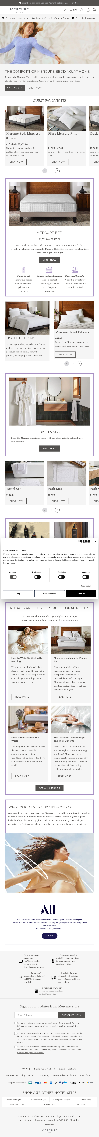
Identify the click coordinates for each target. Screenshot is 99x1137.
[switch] (37, 578)
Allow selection (49, 594)
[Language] (64, 9)
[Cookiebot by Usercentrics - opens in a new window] (79, 541)
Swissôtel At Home (18, 1104)
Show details (86, 586)
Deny (18, 594)
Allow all (81, 594)
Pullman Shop (85, 1099)
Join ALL (49, 935)
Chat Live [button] (72, 1068)
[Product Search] (80, 9)
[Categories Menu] (4, 10)
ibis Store (81, 1104)
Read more (22, 697)
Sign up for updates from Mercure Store (49, 1006)
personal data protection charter (30, 1052)
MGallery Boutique (38, 1099)
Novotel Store (49, 1104)
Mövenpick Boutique (61, 1099)
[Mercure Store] (19, 10)
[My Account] (94, 9)
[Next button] (57, 170)
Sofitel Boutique (14, 1099)
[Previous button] (44, 170)
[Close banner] (95, 541)
